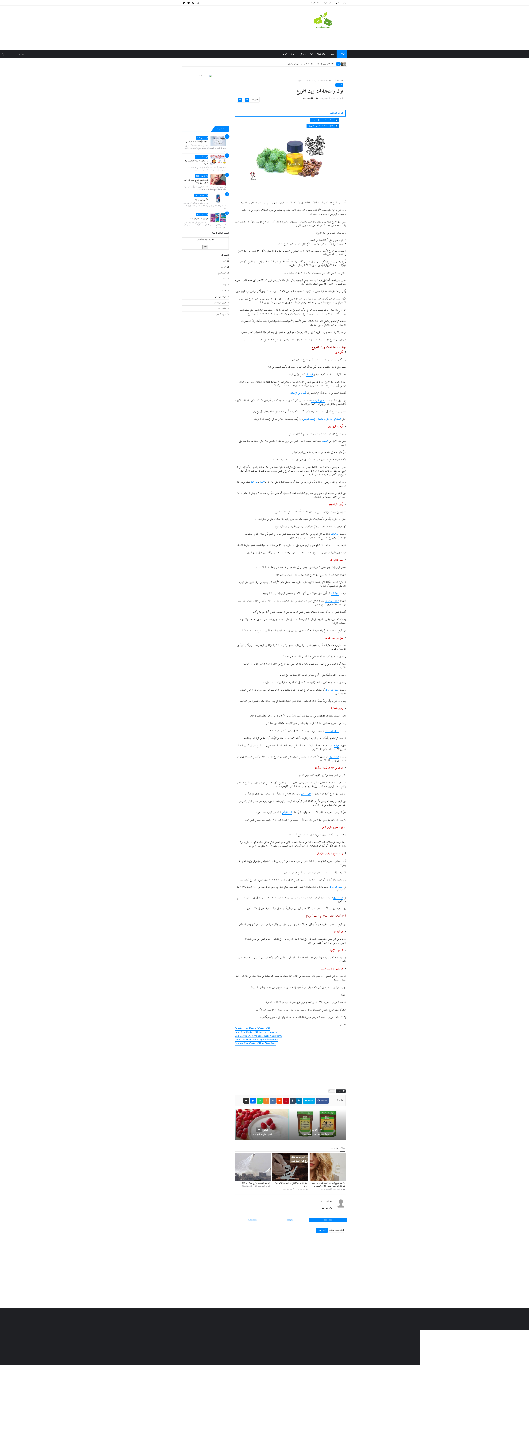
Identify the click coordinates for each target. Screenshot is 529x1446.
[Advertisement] (232, 28)
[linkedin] (299, 1101)
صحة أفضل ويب (321, 1441)
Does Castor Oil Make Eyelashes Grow (256, 1040)
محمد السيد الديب (326, 1201)
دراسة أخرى (334, 757)
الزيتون (262, 482)
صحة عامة (284, 54)
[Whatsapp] (260, 1101)
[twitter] (184, 3)
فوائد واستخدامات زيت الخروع (307, 80)
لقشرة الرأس (287, 812)
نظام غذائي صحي (221, 314)
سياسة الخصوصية (315, 2)
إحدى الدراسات (318, 400)
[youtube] (189, 3)
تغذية (311, 54)
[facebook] (193, 3)
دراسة (336, 746)
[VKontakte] (273, 1101)
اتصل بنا (336, 2)
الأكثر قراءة (220, 128)
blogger (328, 1220)
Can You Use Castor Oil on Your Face (255, 1043)
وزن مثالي (303, 54)
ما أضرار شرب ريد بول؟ (201, 199)
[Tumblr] (293, 1101)
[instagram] (198, 3)
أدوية (332, 54)
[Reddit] (279, 1101)
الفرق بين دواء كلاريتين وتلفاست (198, 218)
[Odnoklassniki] (266, 1101)
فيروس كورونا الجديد (219, 302)
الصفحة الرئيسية (336, 80)
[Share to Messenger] (253, 1101)
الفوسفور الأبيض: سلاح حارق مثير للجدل (330, 1183)
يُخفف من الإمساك (298, 393)
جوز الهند (254, 482)
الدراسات (335, 534)
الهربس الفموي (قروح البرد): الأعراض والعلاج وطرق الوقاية (196, 182)
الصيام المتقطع (222, 273)
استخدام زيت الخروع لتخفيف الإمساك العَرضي (322, 419)
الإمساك (309, 374)
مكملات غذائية (322, 54)
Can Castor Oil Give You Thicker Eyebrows (258, 1036)
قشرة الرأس (306, 794)
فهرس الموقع (327, 2)
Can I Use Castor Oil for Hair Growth (256, 1032)
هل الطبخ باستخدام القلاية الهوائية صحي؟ (323, 63)
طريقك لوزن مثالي (220, 296)
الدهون (325, 441)
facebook (323, 1100)
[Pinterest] (286, 1101)
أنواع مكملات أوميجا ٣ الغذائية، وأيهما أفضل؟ (196, 162)
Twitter (310, 1100)
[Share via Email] (246, 1101)
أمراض (342, 54)
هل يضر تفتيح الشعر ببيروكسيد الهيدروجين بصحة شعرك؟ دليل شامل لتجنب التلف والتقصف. (290, 1184)
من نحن (345, 2)
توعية (292, 54)
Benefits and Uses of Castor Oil (252, 1028)
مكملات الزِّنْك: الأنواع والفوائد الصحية (197, 141)
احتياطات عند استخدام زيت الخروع (321, 125)
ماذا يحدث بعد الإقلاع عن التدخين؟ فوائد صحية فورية (254, 1184)
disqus (290, 1220)
